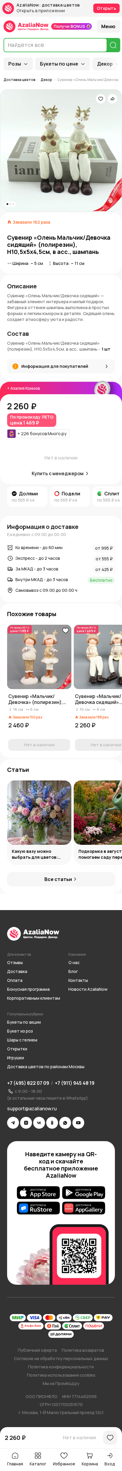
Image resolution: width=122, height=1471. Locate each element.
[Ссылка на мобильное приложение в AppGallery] (83, 1208)
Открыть (106, 8)
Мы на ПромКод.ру (61, 1383)
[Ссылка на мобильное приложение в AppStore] (38, 1192)
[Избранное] (100, 99)
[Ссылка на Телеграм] (13, 1123)
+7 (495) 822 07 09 (28, 1083)
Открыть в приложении (41, 10)
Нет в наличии (79, 1437)
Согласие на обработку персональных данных (61, 1358)
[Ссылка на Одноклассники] (52, 1123)
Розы (14, 64)
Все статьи (58, 879)
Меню (108, 26)
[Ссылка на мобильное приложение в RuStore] (38, 1208)
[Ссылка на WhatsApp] (65, 1123)
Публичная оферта (37, 1350)
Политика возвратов (83, 1350)
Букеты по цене (59, 64)
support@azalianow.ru (32, 1108)
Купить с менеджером (58, 473)
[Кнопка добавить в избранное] (65, 630)
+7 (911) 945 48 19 (74, 1083)
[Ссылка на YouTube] (78, 1123)
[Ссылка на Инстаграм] (26, 1123)
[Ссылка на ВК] (39, 1123)
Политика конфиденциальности (61, 1367)
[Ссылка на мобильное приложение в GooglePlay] (83, 1192)
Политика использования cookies (61, 1375)
